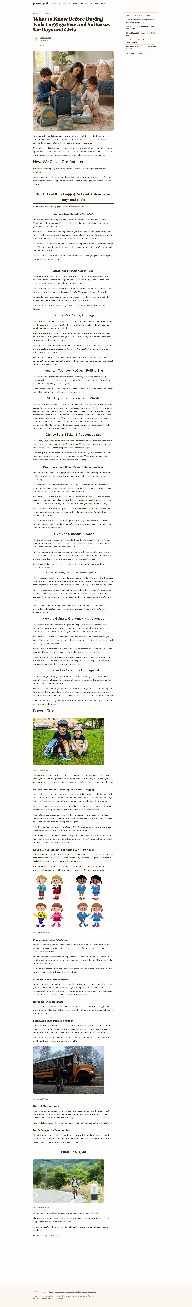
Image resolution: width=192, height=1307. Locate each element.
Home (35, 14)
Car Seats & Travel (44, 14)
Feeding (66, 3)
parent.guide (41, 3)
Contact (78, 1292)
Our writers (70, 1292)
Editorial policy (60, 1292)
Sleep (74, 3)
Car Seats (84, 3)
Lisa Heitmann (45, 38)
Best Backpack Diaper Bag (136, 53)
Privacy (84, 1292)
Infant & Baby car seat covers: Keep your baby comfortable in (140, 21)
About (103, 3)
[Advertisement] (73, 1259)
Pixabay (45, 770)
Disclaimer (92, 1292)
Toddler (94, 3)
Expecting (56, 3)
